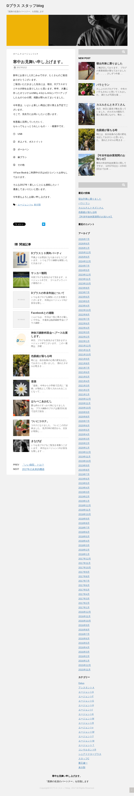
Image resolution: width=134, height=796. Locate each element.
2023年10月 (84, 283)
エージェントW (86, 732)
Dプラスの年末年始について (47, 293)
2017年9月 (84, 572)
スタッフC (83, 758)
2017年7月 (84, 581)
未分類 (37, 204)
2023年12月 (84, 274)
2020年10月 (84, 407)
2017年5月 (84, 589)
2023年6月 (84, 297)
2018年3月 (84, 545)
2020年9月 (84, 412)
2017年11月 (84, 563)
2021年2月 (84, 390)
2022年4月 (84, 328)
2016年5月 (84, 643)
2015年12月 (84, 665)
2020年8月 (84, 416)
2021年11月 (84, 350)
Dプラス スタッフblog (25, 6)
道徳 (33, 381)
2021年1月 (84, 394)
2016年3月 (84, 652)
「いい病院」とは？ (33, 464)
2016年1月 (84, 660)
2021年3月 (84, 385)
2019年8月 (84, 470)
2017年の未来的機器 (33, 469)
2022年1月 (84, 341)
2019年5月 (84, 483)
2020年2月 (84, 443)
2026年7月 (84, 239)
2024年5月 (84, 270)
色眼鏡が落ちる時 (41, 356)
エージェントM (86, 718)
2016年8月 (84, 629)
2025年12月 (84, 252)
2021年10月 (84, 354)
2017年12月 (84, 558)
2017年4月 (84, 594)
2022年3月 (84, 332)
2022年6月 (84, 323)
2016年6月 (84, 638)
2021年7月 (84, 368)
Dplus (81, 683)
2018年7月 (84, 527)
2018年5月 (84, 536)
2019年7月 (84, 474)
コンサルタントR (87, 749)
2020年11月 (84, 403)
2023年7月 (84, 292)
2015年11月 (84, 669)
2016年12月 (84, 612)
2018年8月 (84, 523)
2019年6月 (84, 478)
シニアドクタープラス (89, 754)
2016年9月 (84, 625)
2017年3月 (84, 598)
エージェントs (25, 204)
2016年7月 (84, 634)
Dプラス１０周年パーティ (46, 253)
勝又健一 (83, 763)
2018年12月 (84, 505)
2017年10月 (84, 567)
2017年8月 (84, 576)
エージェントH (86, 705)
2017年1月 (84, 607)
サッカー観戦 (39, 273)
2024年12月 (84, 261)
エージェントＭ (86, 740)
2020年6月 (84, 425)
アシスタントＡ (86, 687)
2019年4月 (84, 487)
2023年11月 (84, 279)
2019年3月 (84, 492)
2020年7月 (84, 421)
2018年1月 (84, 554)
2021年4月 (84, 381)
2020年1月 (84, 447)
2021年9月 (84, 359)
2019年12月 (84, 452)
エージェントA (86, 692)
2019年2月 (84, 496)
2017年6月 (84, 585)
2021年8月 (84, 363)
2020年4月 (84, 434)
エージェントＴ (86, 745)
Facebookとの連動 (42, 312)
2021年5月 (84, 376)
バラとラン (102, 84)
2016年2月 (84, 656)
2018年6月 (84, 532)
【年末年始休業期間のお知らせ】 (95, 216)
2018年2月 (84, 549)
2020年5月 (84, 430)
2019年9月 (84, 465)
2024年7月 (84, 265)
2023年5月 (84, 301)
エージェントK (86, 714)
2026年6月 (84, 243)
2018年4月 (84, 541)
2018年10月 (84, 514)
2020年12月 (84, 399)
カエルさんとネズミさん (110, 104)
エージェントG (86, 701)
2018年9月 (84, 518)
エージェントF (86, 696)
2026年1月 (84, 248)
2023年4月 (84, 305)
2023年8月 (84, 288)
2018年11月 (84, 510)
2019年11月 (84, 456)
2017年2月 (84, 603)
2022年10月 (84, 310)
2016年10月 (84, 620)
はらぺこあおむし (41, 401)
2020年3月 (84, 439)
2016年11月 (84, 616)
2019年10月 (84, 461)
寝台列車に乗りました (109, 63)
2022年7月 (84, 319)
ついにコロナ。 (40, 421)
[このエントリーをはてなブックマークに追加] (43, 224)
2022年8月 (84, 314)
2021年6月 (84, 372)
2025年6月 (84, 257)
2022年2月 (84, 336)
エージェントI (85, 709)
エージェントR (86, 723)
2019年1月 (84, 501)
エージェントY (86, 736)
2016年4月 (84, 647)
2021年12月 (84, 345)
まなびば (36, 441)
